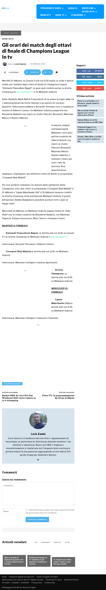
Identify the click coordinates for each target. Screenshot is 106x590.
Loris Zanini (20, 64)
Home (6, 33)
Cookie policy (49, 582)
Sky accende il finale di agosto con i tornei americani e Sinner (14, 560)
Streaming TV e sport (54, 580)
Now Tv (8, 553)
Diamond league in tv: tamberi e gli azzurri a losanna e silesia (38, 560)
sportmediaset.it (24, 91)
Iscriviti (98, 88)
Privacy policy (36, 582)
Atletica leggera (37, 553)
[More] (57, 72)
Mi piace (98, 71)
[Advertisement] (25, 146)
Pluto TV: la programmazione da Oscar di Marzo (58, 396)
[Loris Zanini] (5, 64)
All (36, 542)
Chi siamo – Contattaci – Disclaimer (15, 582)
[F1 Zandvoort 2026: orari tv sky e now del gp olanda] (62, 556)
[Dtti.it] (19, 11)
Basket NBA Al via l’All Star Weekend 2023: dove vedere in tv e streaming (19, 398)
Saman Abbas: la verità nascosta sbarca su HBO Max (90, 121)
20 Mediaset (45, 542)
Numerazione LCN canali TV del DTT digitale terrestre (22, 580)
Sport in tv (14, 33)
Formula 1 (58, 555)
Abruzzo (57, 542)
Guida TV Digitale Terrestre (47, 577)
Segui (99, 77)
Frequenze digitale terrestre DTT (21, 577)
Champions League (12, 384)
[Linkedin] (38, 459)
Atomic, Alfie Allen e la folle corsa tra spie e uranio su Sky (89, 138)
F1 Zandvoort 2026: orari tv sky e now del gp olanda (62, 561)
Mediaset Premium (71, 580)
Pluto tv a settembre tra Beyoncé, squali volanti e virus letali (88, 103)
